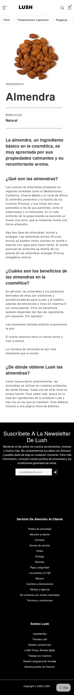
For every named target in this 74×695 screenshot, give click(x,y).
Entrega (39, 556)
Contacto (40, 540)
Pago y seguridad (39, 567)
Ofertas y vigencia (40, 589)
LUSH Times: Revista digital (40, 650)
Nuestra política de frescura (40, 666)
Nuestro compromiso (39, 644)
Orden (39, 551)
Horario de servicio (39, 545)
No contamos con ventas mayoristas (40, 595)
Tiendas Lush (39, 639)
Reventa (39, 562)
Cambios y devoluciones (40, 584)
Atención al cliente (40, 534)
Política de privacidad (39, 529)
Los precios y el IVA (39, 573)
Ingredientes (39, 633)
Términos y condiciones (39, 600)
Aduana (39, 578)
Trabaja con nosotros (39, 655)
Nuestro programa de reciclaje (39, 661)
